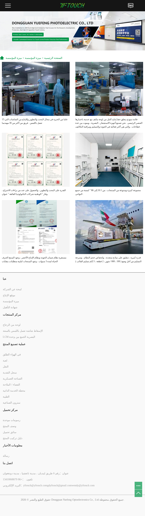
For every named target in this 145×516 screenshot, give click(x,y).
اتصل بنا (8, 463)
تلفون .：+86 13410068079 (18, 479)
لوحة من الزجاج (11, 324)
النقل (5, 366)
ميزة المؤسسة (33, 58)
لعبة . (6, 360)
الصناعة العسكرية (12, 378)
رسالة (6, 456)
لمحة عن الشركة (12, 289)
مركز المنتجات (12, 314)
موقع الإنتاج (9, 295)
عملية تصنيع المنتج (14, 344)
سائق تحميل (9, 432)
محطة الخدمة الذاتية (14, 390)
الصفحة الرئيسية (53, 58)
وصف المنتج (9, 426)
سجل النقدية (10, 372)
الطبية (6, 396)
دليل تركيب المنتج (12, 438)
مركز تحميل (10, 409)
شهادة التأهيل (10, 307)
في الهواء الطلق (12, 354)
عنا (5, 278)
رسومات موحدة (11, 420)
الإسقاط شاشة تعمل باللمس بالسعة (23, 330)
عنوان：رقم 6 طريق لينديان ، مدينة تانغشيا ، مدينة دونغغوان (36, 473)
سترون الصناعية (11, 402)
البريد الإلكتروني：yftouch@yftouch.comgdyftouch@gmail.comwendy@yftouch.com (49, 485)
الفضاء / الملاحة (11, 384)
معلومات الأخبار (12, 445)
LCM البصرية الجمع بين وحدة (19, 336)
